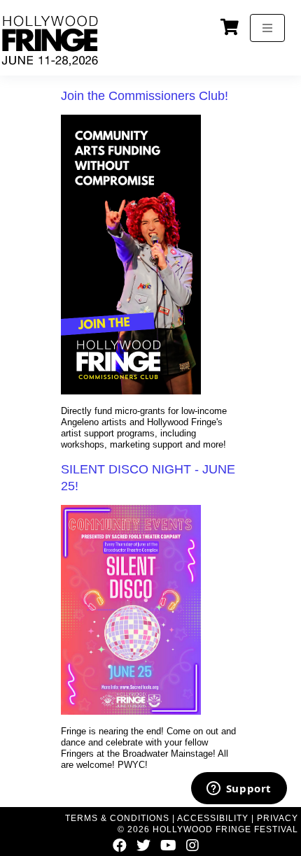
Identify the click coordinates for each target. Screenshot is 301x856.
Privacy (277, 818)
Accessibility (212, 818)
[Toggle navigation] (267, 28)
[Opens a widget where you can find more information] (238, 789)
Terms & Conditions (117, 818)
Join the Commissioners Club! (144, 96)
